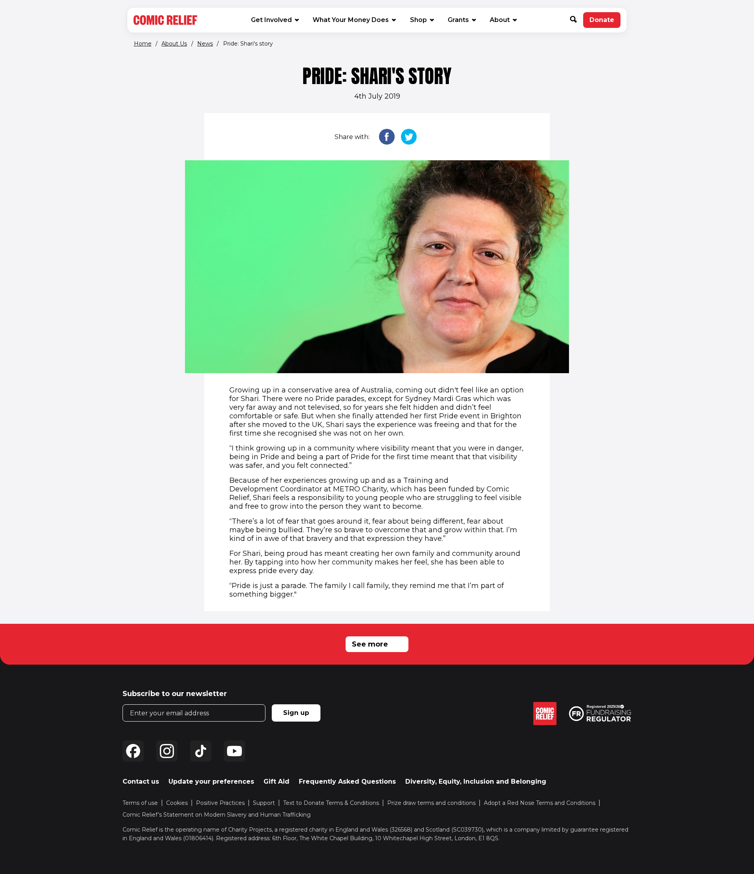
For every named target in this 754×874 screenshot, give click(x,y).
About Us (174, 43)
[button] (576, 20)
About (500, 20)
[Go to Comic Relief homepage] (165, 20)
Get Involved (271, 20)
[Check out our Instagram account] (167, 751)
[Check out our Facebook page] (133, 751)
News (205, 43)
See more (370, 644)
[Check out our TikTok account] (200, 751)
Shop (421, 20)
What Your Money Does (351, 20)
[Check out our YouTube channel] (234, 751)
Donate (604, 22)
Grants (458, 20)
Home (143, 43)
